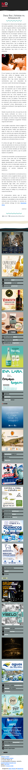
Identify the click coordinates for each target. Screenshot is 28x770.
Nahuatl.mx (20, 768)
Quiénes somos (5, 756)
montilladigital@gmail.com (8, 763)
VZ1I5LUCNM (9, 766)
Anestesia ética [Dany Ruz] (17, 216)
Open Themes (12, 768)
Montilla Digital (9, 758)
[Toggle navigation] (24, 3)
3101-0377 (6, 764)
